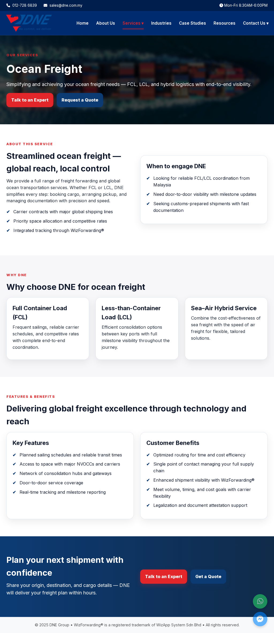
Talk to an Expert (29, 100)
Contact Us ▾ (256, 23)
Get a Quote (208, 576)
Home (83, 23)
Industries (161, 23)
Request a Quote (80, 100)
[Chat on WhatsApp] (260, 601)
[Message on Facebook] (260, 619)
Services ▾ (133, 23)
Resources (224, 23)
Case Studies (192, 23)
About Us (105, 23)
